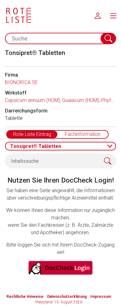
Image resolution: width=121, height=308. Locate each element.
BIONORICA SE (21, 82)
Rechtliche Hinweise (25, 296)
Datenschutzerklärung (67, 296)
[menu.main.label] (113, 15)
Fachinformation (83, 134)
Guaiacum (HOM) (80, 100)
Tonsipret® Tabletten (35, 146)
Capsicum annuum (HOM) (32, 100)
